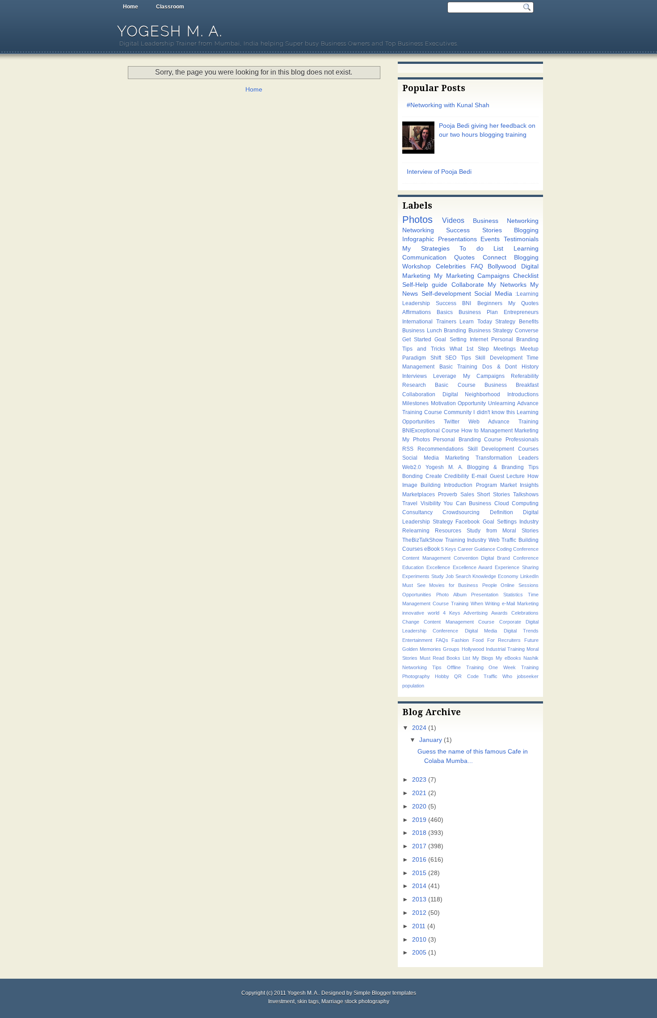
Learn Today (475, 321)
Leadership (416, 303)
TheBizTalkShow (422, 540)
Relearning (416, 531)
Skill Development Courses (503, 449)
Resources (448, 531)
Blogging (526, 230)
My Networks (507, 284)
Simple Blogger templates (385, 993)
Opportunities (416, 594)
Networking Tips (422, 667)
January (430, 740)
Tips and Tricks (423, 349)
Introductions (523, 394)
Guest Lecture (507, 476)
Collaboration (418, 394)
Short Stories (493, 494)
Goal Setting (450, 339)
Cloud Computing (516, 503)
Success (446, 303)
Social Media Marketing (435, 458)
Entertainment (417, 640)
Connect (494, 257)
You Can (454, 503)
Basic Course (455, 385)
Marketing (526, 430)
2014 (419, 886)
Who (507, 676)
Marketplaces (418, 494)
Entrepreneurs (521, 312)
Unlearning (501, 403)
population (413, 685)
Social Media (493, 293)
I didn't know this (493, 412)
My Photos (416, 439)
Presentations (457, 239)
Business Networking (506, 221)
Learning (526, 248)
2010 (419, 939)
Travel (409, 503)
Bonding (412, 476)
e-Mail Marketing (520, 603)
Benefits (529, 321)
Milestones (415, 403)
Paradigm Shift (421, 358)
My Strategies (426, 248)
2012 (419, 912)
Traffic (490, 676)
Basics (445, 312)
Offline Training (465, 667)
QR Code (466, 676)
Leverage (444, 376)
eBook (432, 549)
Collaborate (467, 284)
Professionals (522, 439)
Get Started (416, 339)
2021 (419, 793)
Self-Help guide (424, 284)
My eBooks (508, 658)
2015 (419, 873)
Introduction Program (470, 485)
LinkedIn (529, 576)
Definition (501, 512)
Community (458, 412)
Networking (418, 230)
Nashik (531, 658)
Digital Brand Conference (510, 558)
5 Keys (448, 549)
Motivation (443, 403)
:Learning (527, 294)
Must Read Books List (445, 658)
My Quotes (523, 303)
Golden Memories (421, 649)
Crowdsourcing (461, 512)
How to (470, 430)
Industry (529, 522)
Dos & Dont (499, 367)
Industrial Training (505, 649)
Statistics (513, 594)
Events (490, 239)
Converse (527, 330)
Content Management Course (459, 621)
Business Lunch (422, 330)
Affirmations (416, 312)
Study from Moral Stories (503, 531)
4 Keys (451, 613)
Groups (451, 649)
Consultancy (417, 512)
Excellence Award (473, 567)
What (456, 349)
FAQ (477, 266)
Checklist (526, 275)
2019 (419, 820)
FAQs (442, 640)
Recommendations (440, 449)
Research (414, 385)
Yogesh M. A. (170, 31)
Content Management (426, 558)
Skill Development (498, 358)
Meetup (529, 349)
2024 (419, 728)
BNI (466, 303)
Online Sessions (520, 585)
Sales (467, 494)
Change (410, 621)
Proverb (447, 494)
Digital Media (481, 630)
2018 (419, 832)
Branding (455, 330)
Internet (479, 339)
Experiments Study (423, 576)
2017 (419, 846)
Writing (492, 603)
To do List (481, 248)
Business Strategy (490, 330)
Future (531, 640)
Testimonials (521, 239)
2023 (419, 779)
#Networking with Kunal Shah (448, 105)
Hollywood (473, 649)
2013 (419, 899)
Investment (281, 1001)
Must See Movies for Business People (449, 585)
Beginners (489, 303)
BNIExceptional (421, 430)
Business (480, 503)
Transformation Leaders (507, 458)
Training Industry (466, 540)
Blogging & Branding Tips (503, 467)
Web (474, 422)
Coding (504, 549)
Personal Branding (515, 339)
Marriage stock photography (355, 1001)
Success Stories (473, 230)
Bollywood (502, 266)
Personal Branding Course (467, 439)
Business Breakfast (511, 385)
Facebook (467, 522)
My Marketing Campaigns (472, 275)
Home (130, 7)
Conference (526, 549)
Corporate (510, 621)
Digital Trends (521, 630)
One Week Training (514, 667)
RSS (407, 449)
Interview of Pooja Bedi (439, 171)
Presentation (484, 594)
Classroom (170, 7)
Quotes (464, 257)
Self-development (446, 293)
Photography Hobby (425, 676)
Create (433, 476)
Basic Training (458, 367)
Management (496, 430)
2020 (419, 806)
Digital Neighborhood (471, 394)
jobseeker (528, 676)
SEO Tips (458, 358)
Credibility (456, 476)
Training (459, 603)
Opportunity (472, 403)
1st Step (477, 349)
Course (450, 430)
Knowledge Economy (495, 576)
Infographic (418, 239)
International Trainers (429, 321)
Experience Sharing (517, 567)
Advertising (475, 613)
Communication (424, 257)
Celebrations (525, 613)
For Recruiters (504, 640)
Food (478, 640)
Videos (453, 220)
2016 (419, 859)
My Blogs (482, 658)
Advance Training (513, 422)
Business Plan (478, 312)
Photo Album (451, 594)
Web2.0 (411, 467)
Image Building (421, 485)
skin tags (308, 1001)
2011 (418, 926)
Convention (466, 558)
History (530, 367)
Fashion (460, 640)
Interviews (414, 376)
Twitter (451, 422)
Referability (525, 376)
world (433, 613)
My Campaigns (484, 376)
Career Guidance (476, 549)
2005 (419, 952)
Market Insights (519, 485)
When (477, 603)
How (533, 476)
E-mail (479, 476)
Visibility (431, 503)
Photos (417, 219)
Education (413, 567)
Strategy (505, 321)
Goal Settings (500, 522)
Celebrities (451, 266)
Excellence (438, 567)
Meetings (504, 349)
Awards (499, 613)
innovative (413, 613)
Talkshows (526, 494)
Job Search (458, 576)
